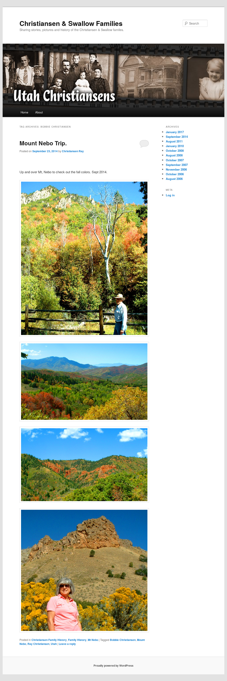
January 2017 (175, 132)
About (39, 112)
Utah (54, 644)
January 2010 (175, 146)
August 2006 (174, 179)
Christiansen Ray (73, 151)
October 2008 (175, 150)
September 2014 (177, 136)
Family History (77, 640)
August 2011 (174, 141)
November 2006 (176, 169)
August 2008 (174, 155)
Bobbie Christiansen (123, 640)
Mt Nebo (93, 640)
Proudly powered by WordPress (113, 665)
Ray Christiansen (38, 644)
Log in (170, 195)
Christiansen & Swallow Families (71, 23)
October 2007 (175, 160)
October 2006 (175, 174)
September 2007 (177, 165)
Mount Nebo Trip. (43, 143)
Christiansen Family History (49, 640)
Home (24, 112)
